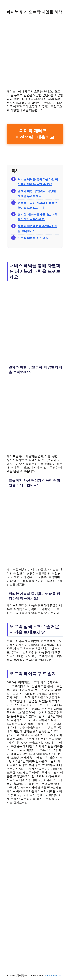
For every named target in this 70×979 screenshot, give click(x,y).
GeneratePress (53, 975)
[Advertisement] (35, 52)
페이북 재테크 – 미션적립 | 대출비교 (35, 133)
